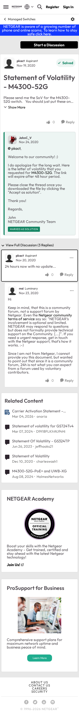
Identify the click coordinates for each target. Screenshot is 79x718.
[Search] (39, 6)
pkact (21, 60)
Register (52, 7)
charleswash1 (46, 461)
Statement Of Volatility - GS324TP (41, 441)
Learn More (40, 658)
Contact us (39, 685)
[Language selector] (29, 6)
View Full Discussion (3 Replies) (30, 245)
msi (21, 288)
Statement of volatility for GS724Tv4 (43, 426)
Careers (39, 688)
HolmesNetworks (50, 476)
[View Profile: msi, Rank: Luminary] (12, 290)
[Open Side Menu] (6, 7)
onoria (42, 416)
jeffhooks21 (44, 446)
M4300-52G (41, 172)
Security (39, 692)
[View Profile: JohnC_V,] (12, 139)
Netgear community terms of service (40, 317)
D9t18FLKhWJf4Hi (50, 431)
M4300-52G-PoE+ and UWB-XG (39, 471)
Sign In (68, 7)
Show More (16, 107)
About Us (39, 682)
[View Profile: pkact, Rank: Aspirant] (9, 63)
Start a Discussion (49, 45)
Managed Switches (21, 19)
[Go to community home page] (17, 7)
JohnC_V (25, 137)
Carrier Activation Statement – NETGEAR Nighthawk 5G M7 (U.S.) (40, 411)
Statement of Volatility (31, 456)
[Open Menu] (73, 19)
